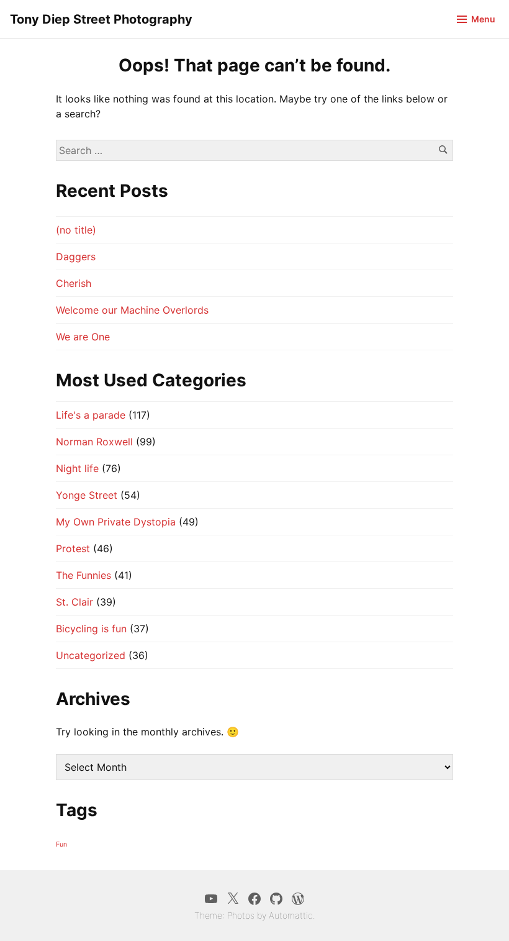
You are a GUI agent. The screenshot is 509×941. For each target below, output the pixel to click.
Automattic (291, 915)
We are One (83, 336)
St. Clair (74, 602)
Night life (77, 468)
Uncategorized (90, 655)
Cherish (73, 283)
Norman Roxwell (94, 441)
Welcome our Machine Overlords (132, 310)
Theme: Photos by (231, 915)
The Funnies (83, 575)
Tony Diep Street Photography (101, 19)
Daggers (76, 256)
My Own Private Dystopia (116, 522)
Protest (73, 548)
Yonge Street (86, 495)
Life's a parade (90, 415)
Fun (61, 844)
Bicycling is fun (91, 628)
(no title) (76, 230)
